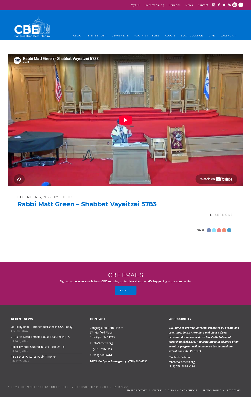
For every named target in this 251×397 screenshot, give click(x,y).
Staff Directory (137, 390)
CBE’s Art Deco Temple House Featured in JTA (40, 337)
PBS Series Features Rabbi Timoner (33, 356)
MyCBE (135, 5)
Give (211, 35)
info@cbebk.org (103, 343)
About (78, 35)
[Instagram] (213, 4)
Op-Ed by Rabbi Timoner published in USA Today (41, 327)
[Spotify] (234, 4)
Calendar (228, 35)
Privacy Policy (212, 390)
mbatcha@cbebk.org (182, 342)
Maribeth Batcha (179, 357)
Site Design (233, 390)
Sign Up (126, 290)
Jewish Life (120, 35)
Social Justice (192, 35)
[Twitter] (224, 4)
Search (240, 5)
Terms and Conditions (182, 390)
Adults (170, 35)
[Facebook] (218, 4)
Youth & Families (146, 35)
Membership (97, 35)
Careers (157, 390)
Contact (203, 5)
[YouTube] (229, 4)
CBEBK (67, 197)
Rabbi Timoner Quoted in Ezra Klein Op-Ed (38, 347)
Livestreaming (154, 5)
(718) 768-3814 (178, 366)
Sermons (175, 5)
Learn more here (193, 332)
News (189, 5)
